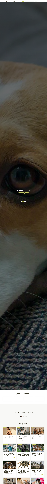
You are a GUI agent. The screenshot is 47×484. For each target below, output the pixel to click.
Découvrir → (23, 201)
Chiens (36, 1)
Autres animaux (29, 1)
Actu (25, 1)
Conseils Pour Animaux (10, 1)
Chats (33, 1)
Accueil (23, 1)
